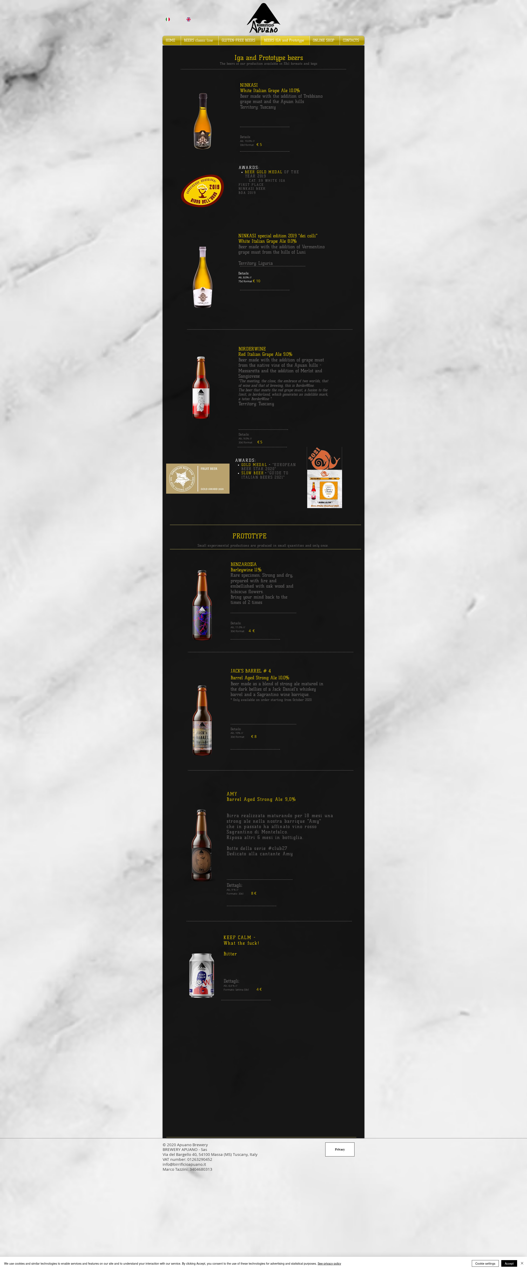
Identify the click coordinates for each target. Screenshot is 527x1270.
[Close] (522, 1263)
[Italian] (173, 19)
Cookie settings (485, 1263)
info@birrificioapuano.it (184, 1164)
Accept (509, 1263)
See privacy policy (329, 1263)
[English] (193, 19)
